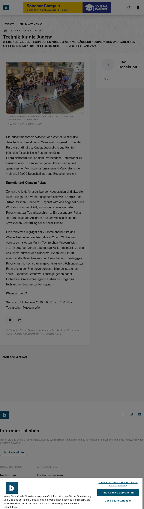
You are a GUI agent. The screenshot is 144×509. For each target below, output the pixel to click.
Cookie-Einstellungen (118, 500)
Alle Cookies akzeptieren (118, 492)
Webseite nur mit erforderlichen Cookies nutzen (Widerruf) (118, 484)
